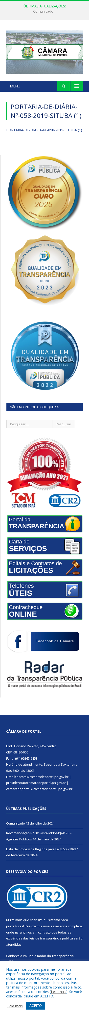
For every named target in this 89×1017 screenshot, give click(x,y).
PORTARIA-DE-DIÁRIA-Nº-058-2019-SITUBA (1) (44, 130)
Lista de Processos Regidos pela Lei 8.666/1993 (41, 849)
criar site (36, 920)
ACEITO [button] (35, 1005)
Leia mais (58, 991)
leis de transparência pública (51, 938)
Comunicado (15, 823)
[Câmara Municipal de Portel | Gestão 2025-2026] (44, 51)
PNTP (27, 956)
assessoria (58, 926)
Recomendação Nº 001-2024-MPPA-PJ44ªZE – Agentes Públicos (45, 11)
